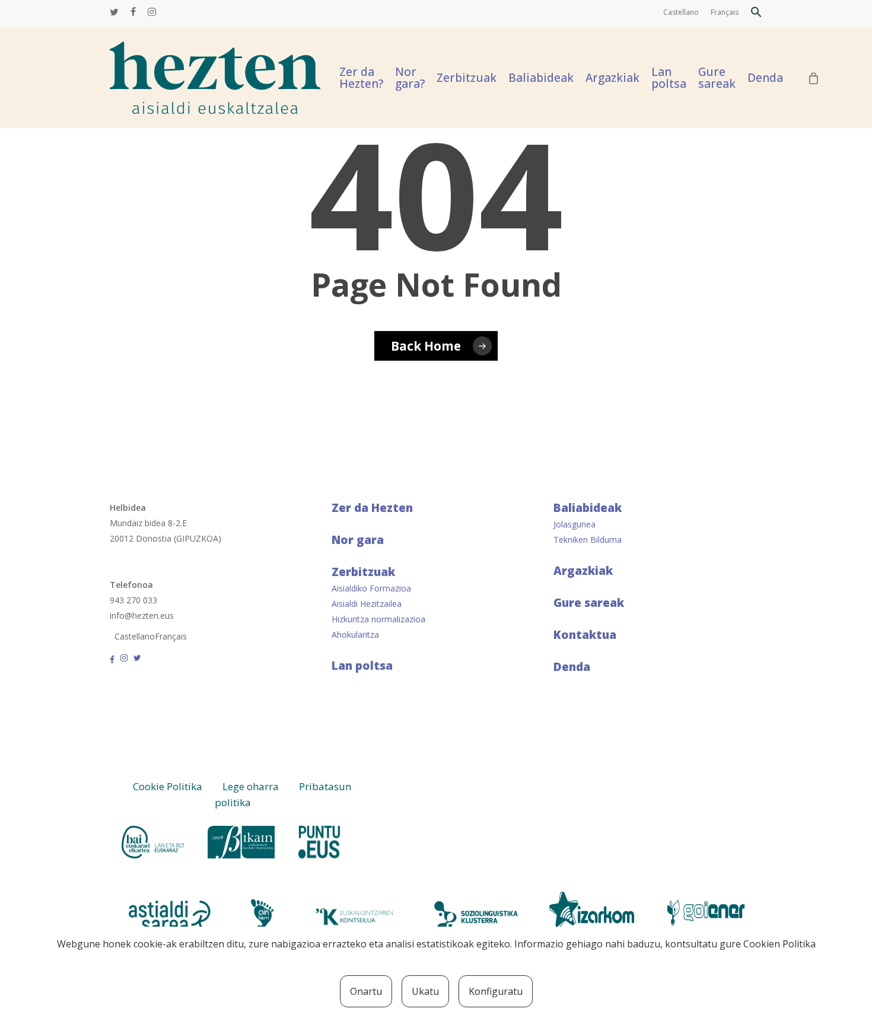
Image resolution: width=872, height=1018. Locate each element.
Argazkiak (583, 570)
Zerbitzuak (363, 572)
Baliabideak (587, 508)
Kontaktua (584, 634)
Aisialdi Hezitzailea (367, 603)
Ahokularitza (355, 634)
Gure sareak (588, 602)
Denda (571, 667)
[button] (756, 14)
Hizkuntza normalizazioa (378, 619)
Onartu (366, 991)
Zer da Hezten (372, 508)
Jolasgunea (574, 524)
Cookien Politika (779, 943)
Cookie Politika (167, 786)
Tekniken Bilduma (587, 539)
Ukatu (425, 991)
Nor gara (358, 540)
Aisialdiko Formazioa (371, 588)
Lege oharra (250, 786)
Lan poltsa (362, 665)
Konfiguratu (496, 991)
